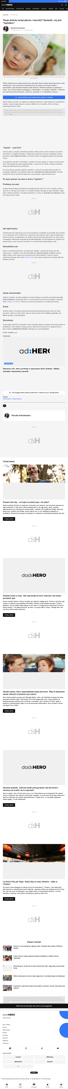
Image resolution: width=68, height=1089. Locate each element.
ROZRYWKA (36, 8)
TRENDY (51, 8)
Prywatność (6, 1043)
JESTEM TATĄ (20, 8)
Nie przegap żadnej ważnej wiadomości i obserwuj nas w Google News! (35, 393)
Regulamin (5, 1040)
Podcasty (61, 8)
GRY (56, 8)
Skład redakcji (6, 1030)
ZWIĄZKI (28, 8)
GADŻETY (44, 8)
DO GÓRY (33, 1072)
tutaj (10, 114)
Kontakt (5, 1032)
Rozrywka (5, 1035)
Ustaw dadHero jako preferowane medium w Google (35, 97)
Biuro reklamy (6, 1024)
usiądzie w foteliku (13, 301)
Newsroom (5, 1038)
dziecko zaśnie (30, 257)
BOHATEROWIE (10, 8)
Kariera (5, 1027)
